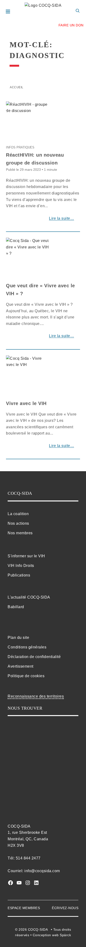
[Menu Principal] (8, 12)
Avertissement (20, 666)
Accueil (16, 87)
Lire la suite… (61, 218)
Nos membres (20, 533)
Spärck (65, 935)
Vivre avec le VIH (26, 403)
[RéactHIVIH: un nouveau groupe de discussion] (27, 109)
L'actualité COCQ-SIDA (29, 597)
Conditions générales (27, 647)
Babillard (16, 607)
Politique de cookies (26, 676)
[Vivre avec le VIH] (27, 363)
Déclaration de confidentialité (34, 657)
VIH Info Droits (21, 566)
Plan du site (18, 637)
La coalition (18, 514)
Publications (19, 575)
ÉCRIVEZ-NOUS (65, 908)
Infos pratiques (20, 147)
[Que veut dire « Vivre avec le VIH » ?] (27, 249)
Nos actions (18, 523)
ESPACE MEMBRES (24, 908)
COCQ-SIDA (38, 929)
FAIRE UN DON (71, 25)
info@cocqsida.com (42, 871)
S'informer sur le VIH (26, 556)
